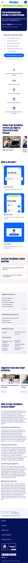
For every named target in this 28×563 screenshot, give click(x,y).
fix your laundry (18, 498)
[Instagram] (4, 557)
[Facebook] (2, 557)
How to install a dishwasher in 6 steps (10, 386)
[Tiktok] (6, 557)
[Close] (26, 5)
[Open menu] (2, 2)
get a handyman (9, 441)
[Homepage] (13, 2)
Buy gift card (20, 5)
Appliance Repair (8, 150)
